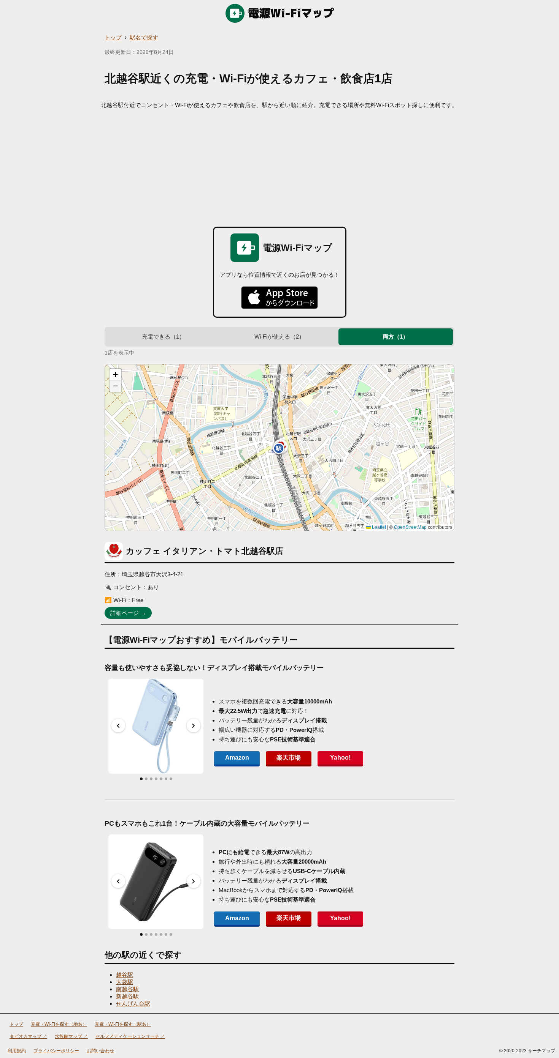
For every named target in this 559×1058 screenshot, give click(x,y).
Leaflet (378, 527)
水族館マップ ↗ (71, 1036)
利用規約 (17, 1050)
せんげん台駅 (133, 1003)
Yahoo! (340, 757)
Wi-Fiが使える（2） (279, 336)
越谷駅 (124, 974)
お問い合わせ (100, 1050)
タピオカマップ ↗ (28, 1036)
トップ (113, 37)
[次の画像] (193, 725)
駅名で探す (144, 37)
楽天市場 (288, 757)
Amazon (237, 757)
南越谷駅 (127, 989)
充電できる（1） (163, 336)
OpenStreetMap (410, 527)
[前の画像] (118, 725)
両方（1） (395, 336)
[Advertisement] (279, 166)
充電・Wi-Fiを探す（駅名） (123, 1024)
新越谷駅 (127, 996)
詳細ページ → (128, 613)
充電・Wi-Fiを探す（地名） (59, 1024)
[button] (278, 448)
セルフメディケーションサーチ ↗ (130, 1036)
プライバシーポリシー (56, 1050)
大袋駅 (124, 982)
